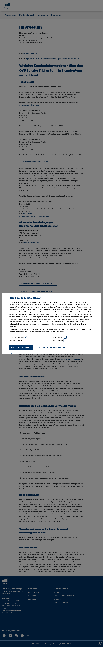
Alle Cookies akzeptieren (21, 347)
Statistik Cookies (57, 337)
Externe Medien (57, 340)
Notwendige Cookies (16, 337)
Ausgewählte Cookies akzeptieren (51, 347)
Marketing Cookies (15, 340)
